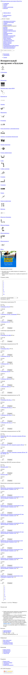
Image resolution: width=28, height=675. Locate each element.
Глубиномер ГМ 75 (5, 363)
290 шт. (12, 379)
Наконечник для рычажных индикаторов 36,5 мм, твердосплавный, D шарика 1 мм (12, 515)
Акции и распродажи (8, 7)
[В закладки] (1, 328)
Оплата (5, 5)
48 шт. (9, 474)
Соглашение (6, 663)
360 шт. (11, 363)
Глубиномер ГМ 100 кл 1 (6, 399)
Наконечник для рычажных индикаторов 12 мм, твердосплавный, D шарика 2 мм (12, 559)
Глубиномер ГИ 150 (5, 321)
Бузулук (5, 16)
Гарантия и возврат (7, 662)
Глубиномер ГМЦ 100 (6, 379)
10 (3, 291)
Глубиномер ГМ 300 (5, 371)
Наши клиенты (6, 649)
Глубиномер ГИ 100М (6, 335)
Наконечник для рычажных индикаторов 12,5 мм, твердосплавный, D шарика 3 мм (12, 506)
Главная (5, 57)
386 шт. (18, 314)
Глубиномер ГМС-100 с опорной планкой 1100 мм (12, 444)
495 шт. (12, 335)
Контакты (5, 8)
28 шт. (13, 399)
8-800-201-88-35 (7, 12)
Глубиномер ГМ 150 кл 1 (6, 415)
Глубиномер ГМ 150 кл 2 (6, 422)
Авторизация (6, 55)
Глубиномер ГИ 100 (5, 306)
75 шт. (11, 356)
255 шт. (11, 348)
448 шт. (11, 306)
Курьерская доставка (8, 643)
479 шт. (11, 321)
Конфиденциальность (8, 665)
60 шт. (13, 415)
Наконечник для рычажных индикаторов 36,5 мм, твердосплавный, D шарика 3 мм (12, 532)
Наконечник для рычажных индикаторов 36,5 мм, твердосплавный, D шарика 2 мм (12, 524)
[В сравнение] (2, 328)
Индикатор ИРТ (4, 474)
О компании (6, 3)
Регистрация (6, 53)
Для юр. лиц (6, 653)
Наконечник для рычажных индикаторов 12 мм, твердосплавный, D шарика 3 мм (12, 567)
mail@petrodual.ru (7, 630)
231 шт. (12, 371)
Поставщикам (6, 652)
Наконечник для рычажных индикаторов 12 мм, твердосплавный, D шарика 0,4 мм (12, 541)
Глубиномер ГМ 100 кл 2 (6, 407)
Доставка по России (8, 642)
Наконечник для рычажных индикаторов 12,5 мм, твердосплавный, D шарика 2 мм (12, 497)
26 (3, 294)
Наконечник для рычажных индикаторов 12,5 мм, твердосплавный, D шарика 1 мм (12, 488)
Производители (7, 650)
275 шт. (14, 422)
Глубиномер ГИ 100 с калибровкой (9, 314)
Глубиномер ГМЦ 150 (6, 386)
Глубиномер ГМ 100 (5, 356)
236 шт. (14, 407)
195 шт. (12, 386)
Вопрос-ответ (6, 661)
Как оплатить (6, 641)
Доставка (5, 4)
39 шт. (9, 467)
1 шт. (5, 437)
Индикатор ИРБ (4, 467)
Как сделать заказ (7, 640)
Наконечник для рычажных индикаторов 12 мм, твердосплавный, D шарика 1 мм (12, 550)
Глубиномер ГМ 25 (5, 348)
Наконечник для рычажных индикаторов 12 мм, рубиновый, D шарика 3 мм (12, 576)
